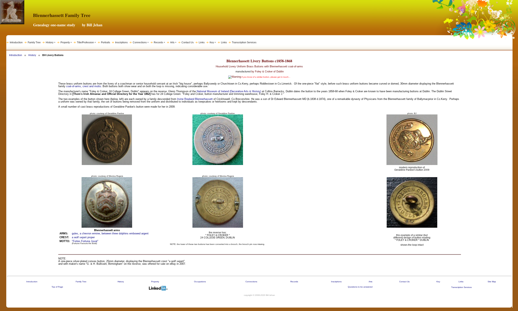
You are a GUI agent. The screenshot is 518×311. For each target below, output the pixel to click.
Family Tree (81, 281)
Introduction (15, 55)
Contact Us (404, 281)
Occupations (200, 281)
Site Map (492, 281)
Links (461, 281)
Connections (251, 281)
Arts (370, 281)
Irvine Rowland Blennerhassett (195, 98)
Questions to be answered (360, 287)
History (32, 55)
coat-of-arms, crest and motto (83, 86)
